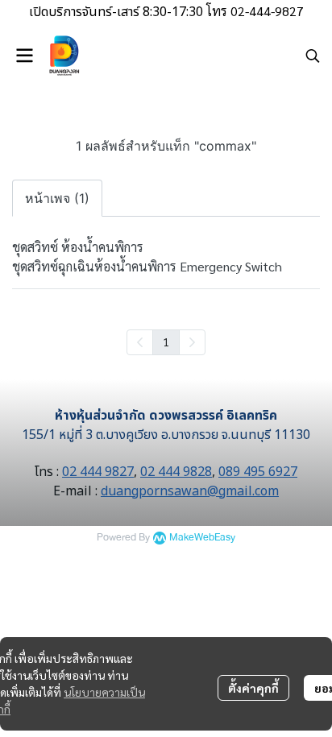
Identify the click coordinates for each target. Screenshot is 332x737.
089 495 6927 (257, 472)
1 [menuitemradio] (166, 341)
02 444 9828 (176, 472)
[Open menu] (24, 55)
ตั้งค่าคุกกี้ (253, 688)
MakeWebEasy (202, 537)
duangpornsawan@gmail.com (190, 491)
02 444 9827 (98, 472)
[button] (312, 55)
